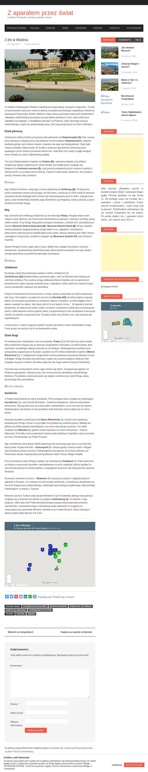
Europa (50, 28)
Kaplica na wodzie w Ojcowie (76, 632)
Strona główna (16, 28)
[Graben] (10, 182)
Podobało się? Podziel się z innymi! (56, 597)
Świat (65, 28)
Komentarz (16, 665)
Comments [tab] (124, 40)
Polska (34, 28)
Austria (20, 614)
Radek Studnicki (32, 44)
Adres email (17, 713)
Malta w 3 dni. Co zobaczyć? (129, 81)
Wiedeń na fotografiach (20, 632)
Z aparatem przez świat (40, 12)
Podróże (81, 28)
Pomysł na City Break (80, 606)
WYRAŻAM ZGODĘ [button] (134, 765)
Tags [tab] (138, 40)
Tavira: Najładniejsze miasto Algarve (131, 113)
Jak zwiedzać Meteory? (127, 49)
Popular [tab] (108, 40)
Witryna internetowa (16, 724)
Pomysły (115, 28)
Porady (98, 28)
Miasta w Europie (58, 606)
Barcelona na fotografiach (127, 97)
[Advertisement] (122, 155)
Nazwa (14, 704)
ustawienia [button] (117, 765)
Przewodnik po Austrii (40, 610)
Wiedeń (31, 614)
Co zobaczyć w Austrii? (34, 606)
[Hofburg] (10, 260)
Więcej (129, 219)
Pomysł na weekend (16, 610)
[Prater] (14, 386)
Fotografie (134, 28)
